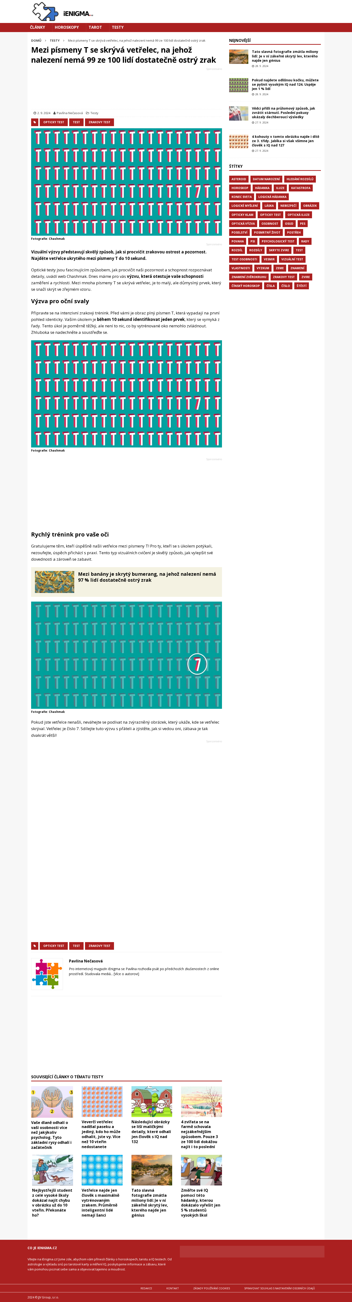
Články (37, 27)
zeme (280, 268)
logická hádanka (272, 197)
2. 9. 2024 (43, 113)
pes (302, 224)
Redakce (146, 1288)
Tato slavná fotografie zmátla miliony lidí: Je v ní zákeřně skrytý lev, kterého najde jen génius (149, 1203)
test (76, 122)
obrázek (310, 206)
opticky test (53, 122)
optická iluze (299, 215)
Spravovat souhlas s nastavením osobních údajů (279, 1288)
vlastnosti (241, 268)
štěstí (302, 286)
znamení (297, 268)
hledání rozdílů (300, 179)
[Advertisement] (126, 89)
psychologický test (278, 241)
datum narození (266, 179)
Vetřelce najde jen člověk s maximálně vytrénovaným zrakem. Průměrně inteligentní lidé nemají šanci (100, 1203)
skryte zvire (279, 250)
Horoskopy (67, 27)
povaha (238, 241)
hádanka (262, 188)
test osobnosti (244, 259)
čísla (271, 286)
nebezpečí (288, 206)
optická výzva (243, 224)
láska (269, 206)
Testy (118, 27)
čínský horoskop (246, 286)
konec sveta (242, 197)
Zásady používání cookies (211, 1288)
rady (305, 241)
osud (289, 224)
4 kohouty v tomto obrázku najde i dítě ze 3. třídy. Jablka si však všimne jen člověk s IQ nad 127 (285, 140)
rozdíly (255, 250)
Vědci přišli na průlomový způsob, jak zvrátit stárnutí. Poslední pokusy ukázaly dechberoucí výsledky (283, 112)
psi (252, 241)
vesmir (269, 259)
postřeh (294, 232)
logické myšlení (245, 206)
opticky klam (242, 215)
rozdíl (237, 250)
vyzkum (263, 268)
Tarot (95, 27)
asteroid (239, 179)
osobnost (269, 224)
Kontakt (172, 1288)
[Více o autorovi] (126, 974)
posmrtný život (267, 232)
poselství (239, 232)
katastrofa (300, 188)
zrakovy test (99, 122)
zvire (305, 277)
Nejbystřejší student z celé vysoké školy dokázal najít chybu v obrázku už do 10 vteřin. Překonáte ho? (52, 1203)
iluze (280, 188)
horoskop (240, 188)
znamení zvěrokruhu (249, 277)
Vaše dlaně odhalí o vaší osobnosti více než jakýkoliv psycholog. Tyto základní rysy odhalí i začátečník (51, 1135)
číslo (285, 286)
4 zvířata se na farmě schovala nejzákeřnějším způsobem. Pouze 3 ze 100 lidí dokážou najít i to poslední (199, 1134)
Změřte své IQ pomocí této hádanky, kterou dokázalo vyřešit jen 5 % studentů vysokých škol (200, 1203)
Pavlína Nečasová (70, 113)
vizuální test (292, 259)
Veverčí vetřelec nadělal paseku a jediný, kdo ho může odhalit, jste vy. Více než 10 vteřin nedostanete (101, 1134)
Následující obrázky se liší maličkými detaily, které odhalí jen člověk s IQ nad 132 (151, 1131)
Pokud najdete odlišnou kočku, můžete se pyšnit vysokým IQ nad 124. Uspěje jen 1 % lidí (285, 84)
